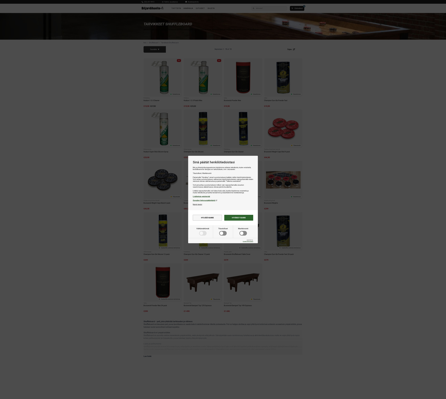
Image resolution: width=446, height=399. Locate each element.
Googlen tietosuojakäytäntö (204, 200)
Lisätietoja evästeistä (201, 196)
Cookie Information (248, 241)
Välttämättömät (202, 229)
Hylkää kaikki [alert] (207, 218)
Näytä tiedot (197, 204)
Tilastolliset (223, 229)
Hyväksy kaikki (239, 218)
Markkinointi (243, 229)
